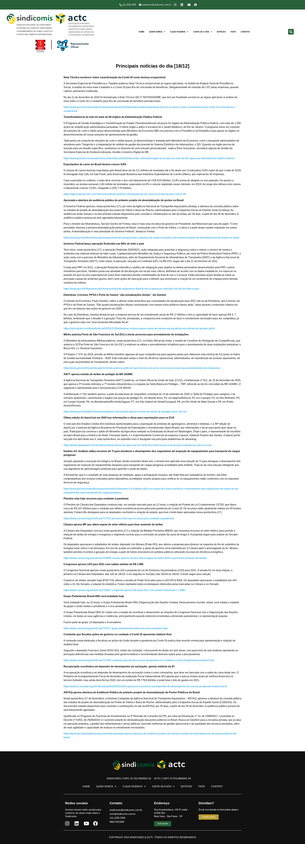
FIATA (233, 32)
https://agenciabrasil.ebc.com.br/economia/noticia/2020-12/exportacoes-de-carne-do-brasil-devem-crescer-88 (125, 194)
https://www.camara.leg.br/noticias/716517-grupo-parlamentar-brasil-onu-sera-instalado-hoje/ (116, 628)
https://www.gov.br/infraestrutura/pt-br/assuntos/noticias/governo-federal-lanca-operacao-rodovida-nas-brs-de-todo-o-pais (131, 288)
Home (141, 32)
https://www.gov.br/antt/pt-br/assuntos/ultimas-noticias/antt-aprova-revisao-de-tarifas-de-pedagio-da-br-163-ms (125, 411)
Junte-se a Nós (201, 32)
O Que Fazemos (178, 32)
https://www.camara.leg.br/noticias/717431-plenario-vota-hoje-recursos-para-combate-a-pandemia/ (119, 518)
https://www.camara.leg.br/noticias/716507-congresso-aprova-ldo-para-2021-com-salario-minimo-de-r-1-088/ (124, 590)
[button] (291, 32)
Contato (245, 32)
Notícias (221, 32)
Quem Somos (155, 32)
